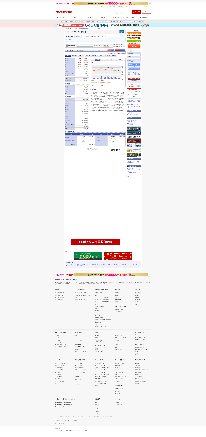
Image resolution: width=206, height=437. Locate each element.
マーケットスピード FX (101, 372)
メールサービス (59, 376)
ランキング (137, 301)
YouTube (97, 404)
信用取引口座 (131, 168)
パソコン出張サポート (133, 124)
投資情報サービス (59, 367)
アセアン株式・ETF (120, 311)
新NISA (57, 335)
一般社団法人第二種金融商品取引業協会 (94, 416)
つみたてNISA (58, 340)
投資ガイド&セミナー (80, 297)
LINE (96, 406)
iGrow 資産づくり (99, 363)
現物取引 (97, 295)
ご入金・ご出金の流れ (133, 161)
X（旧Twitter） (99, 409)
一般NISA (57, 337)
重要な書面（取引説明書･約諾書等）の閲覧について (134, 101)
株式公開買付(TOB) (100, 317)
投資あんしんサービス (80, 369)
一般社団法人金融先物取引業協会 (71, 416)
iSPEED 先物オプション (101, 381)
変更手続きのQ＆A (132, 120)
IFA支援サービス (139, 378)
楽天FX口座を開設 (133, 80)
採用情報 (137, 374)
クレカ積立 (137, 299)
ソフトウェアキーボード (134, 60)
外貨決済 (57, 372)
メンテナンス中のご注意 (134, 114)
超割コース (78, 379)
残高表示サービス (79, 367)
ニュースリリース (139, 365)
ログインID (130, 53)
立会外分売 (98, 322)
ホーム (67, 28)
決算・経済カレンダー (120, 376)
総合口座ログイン (59, 292)
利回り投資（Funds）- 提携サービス (100, 340)
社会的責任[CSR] (139, 372)
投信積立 (137, 297)
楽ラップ (77, 335)
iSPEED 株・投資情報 (100, 376)
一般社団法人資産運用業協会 (107, 416)
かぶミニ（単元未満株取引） (102, 297)
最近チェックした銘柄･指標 (74, 36)
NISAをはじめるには (60, 344)
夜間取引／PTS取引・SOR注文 (103, 319)
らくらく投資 (78, 340)
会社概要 (137, 363)
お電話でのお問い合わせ (134, 121)
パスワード (130, 56)
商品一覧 (77, 349)
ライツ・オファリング (100, 326)
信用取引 (97, 304)
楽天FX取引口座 (132, 173)
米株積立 (117, 297)
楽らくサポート (119, 393)
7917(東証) (68, 39)
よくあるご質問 (132, 123)
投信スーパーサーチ (140, 304)
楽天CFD (117, 347)
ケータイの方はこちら (100, 383)
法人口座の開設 (59, 299)
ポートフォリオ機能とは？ (133, 94)
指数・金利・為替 (119, 363)
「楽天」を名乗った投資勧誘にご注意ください (77, 264)
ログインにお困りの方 (133, 73)
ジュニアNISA (58, 342)
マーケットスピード (100, 369)
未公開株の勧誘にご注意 (134, 104)
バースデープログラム (61, 383)
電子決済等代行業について (141, 369)
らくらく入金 (78, 363)
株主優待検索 (118, 365)
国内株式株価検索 (83, 28)
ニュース (117, 369)
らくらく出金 (78, 365)
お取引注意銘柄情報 (133, 113)
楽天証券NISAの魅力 (60, 346)
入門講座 (117, 340)
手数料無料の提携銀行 (133, 162)
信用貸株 (97, 310)
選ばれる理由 (138, 292)
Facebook (97, 411)
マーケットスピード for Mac (102, 374)
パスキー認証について (133, 72)
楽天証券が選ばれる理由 (81, 292)
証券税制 (57, 378)
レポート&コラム (119, 372)
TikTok (96, 413)
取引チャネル (98, 385)
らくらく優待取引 (100, 306)
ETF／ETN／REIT (99, 313)
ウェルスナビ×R (79, 337)
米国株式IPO (118, 299)
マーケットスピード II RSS (102, 367)
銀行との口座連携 (59, 365)
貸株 (96, 308)
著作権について (83, 265)
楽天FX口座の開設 (60, 297)
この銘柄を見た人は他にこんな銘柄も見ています (96, 36)
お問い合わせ (118, 391)
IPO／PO (97, 315)
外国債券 (97, 337)
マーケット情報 (73, 28)
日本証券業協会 (61, 416)
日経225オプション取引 (141, 349)
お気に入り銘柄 (119, 378)
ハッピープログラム (80, 372)
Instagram (97, 402)
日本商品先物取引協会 (82, 416)
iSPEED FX (98, 378)
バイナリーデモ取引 (140, 339)
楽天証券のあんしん (80, 299)
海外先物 (137, 354)
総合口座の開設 (59, 295)
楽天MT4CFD (118, 350)
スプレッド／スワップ (120, 337)
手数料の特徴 (98, 292)
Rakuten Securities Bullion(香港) (63, 404)
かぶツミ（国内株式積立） (102, 301)
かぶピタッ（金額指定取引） (102, 299)
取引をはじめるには (120, 335)
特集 (116, 374)
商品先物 (137, 351)
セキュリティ (138, 367)
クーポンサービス (59, 381)
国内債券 (97, 335)
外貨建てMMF (138, 295)
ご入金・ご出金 (59, 369)
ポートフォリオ (119, 381)
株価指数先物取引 (139, 347)
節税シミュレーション (80, 351)
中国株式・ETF (119, 309)
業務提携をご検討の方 (140, 381)
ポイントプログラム (60, 363)
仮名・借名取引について (72, 265)
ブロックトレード (99, 324)
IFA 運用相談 (138, 376)
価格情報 (97, 349)
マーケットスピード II (100, 365)
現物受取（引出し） (100, 351)
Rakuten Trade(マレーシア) (62, 406)
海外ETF (117, 301)
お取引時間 (58, 374)
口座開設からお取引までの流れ (83, 295)
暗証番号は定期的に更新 (134, 75)
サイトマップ (138, 383)
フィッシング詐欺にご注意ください (98, 264)
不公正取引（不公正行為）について (130, 264)
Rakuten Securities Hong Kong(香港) (64, 402)
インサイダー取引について (114, 264)
